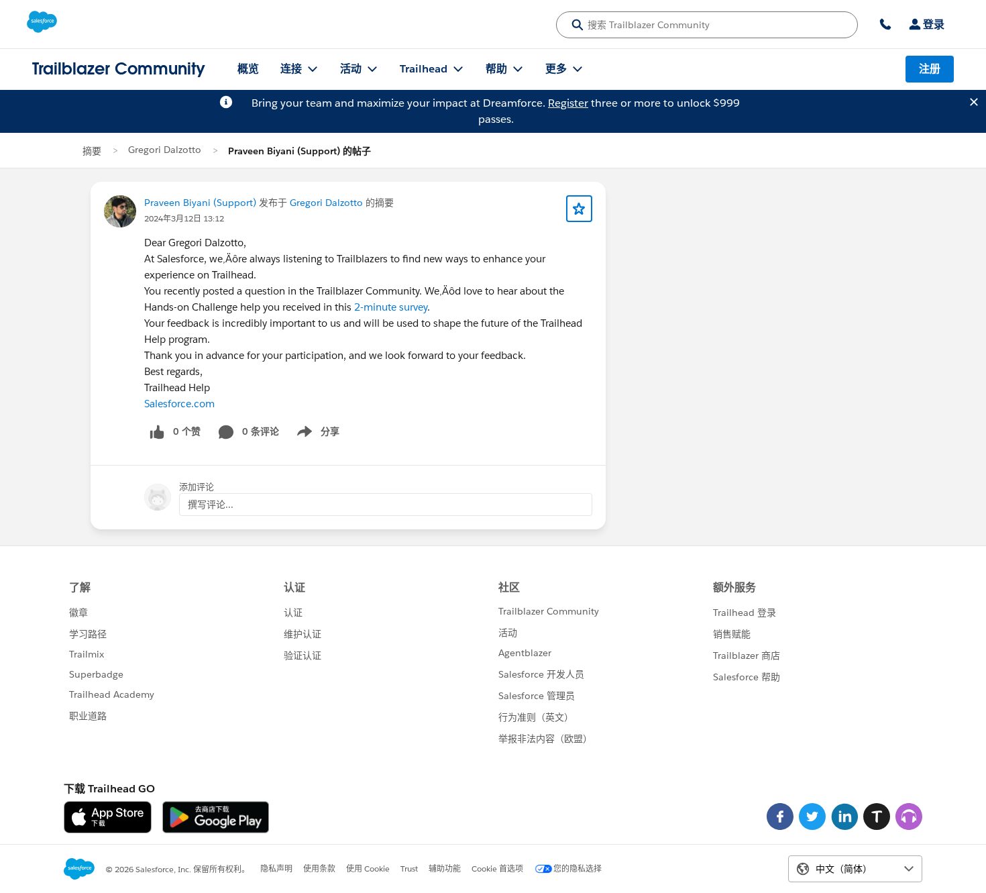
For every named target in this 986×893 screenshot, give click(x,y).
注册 (929, 69)
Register (568, 103)
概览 (248, 69)
